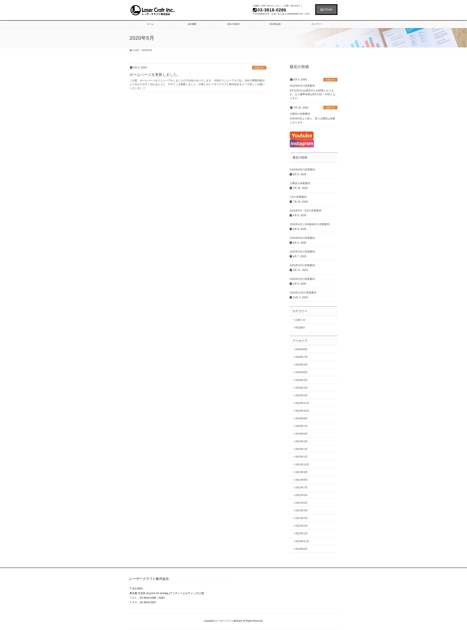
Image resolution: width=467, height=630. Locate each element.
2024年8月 (301, 418)
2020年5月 (301, 548)
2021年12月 (302, 464)
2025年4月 (301, 380)
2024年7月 (301, 426)
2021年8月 (301, 479)
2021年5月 (301, 502)
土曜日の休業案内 (300, 113)
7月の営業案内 (298, 196)
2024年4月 (301, 441)
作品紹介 (300, 327)
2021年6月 (301, 495)
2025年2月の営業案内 (302, 278)
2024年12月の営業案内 (303, 292)
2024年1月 (301, 449)
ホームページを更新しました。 (155, 75)
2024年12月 (302, 403)
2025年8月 (301, 372)
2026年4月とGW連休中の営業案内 (309, 224)
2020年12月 (302, 541)
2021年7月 (301, 487)
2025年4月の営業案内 (302, 251)
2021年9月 (301, 472)
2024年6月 (301, 433)
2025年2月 (301, 395)
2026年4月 (301, 364)
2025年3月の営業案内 (302, 265)
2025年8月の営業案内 (302, 237)
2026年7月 (301, 356)
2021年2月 (301, 525)
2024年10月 (302, 410)
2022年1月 (301, 456)
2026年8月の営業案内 (302, 85)
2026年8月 (301, 349)
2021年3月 (301, 518)
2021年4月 (301, 510)
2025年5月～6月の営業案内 (305, 210)
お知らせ (259, 67)
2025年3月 (301, 387)
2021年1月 (301, 533)
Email (328, 9)
